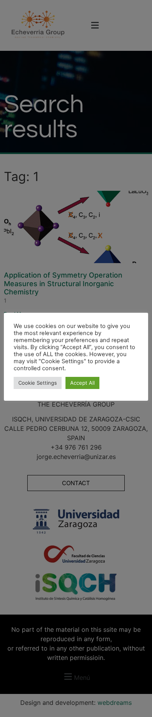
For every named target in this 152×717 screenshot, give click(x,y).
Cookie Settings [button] (37, 383)
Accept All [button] (82, 383)
